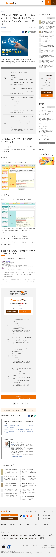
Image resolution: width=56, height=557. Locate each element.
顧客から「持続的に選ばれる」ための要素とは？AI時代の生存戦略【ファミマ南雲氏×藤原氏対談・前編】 (29, 472)
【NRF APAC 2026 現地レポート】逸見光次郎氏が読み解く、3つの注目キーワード (29, 485)
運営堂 (12, 444)
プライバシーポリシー (46, 547)
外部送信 (53, 547)
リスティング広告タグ (15, 120)
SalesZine (12, 524)
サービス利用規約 (51, 545)
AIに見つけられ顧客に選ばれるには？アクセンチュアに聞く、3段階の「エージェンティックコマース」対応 (29, 479)
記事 (43, 107)
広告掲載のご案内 (46, 515)
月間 (51, 18)
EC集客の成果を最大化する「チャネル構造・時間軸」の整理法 (10, 490)
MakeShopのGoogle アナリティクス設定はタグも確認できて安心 (18, 429)
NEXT (28, 403)
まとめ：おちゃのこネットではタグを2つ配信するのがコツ (21, 381)
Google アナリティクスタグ (17, 101)
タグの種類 (13, 107)
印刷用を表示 (6, 415)
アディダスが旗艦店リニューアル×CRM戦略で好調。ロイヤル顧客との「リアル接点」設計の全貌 (28, 491)
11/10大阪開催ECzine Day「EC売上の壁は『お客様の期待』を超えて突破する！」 (22, 83)
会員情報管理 (35, 545)
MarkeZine (3, 524)
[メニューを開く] (2, 2)
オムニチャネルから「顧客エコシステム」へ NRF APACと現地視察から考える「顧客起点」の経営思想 (46, 119)
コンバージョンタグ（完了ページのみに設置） (21, 122)
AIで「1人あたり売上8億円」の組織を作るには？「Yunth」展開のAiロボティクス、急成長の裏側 (10, 479)
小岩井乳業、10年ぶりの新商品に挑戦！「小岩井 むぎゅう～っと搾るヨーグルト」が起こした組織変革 (10, 472)
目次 (19, 68)
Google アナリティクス (6, 31)
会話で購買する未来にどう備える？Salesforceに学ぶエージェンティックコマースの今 (10, 495)
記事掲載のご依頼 (46, 518)
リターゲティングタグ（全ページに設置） (20, 124)
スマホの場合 (14, 77)
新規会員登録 (12, 311)
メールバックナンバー (19, 308)
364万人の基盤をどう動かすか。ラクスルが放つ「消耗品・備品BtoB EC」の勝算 (28, 498)
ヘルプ (23, 545)
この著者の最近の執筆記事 (17, 456)
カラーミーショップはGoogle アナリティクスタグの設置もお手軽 (18, 431)
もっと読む (5, 432)
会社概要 (45, 545)
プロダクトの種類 (14, 103)
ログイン (25, 311)
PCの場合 (13, 75)
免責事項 (40, 545)
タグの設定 (13, 105)
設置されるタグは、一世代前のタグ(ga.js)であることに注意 (21, 327)
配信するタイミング (15, 109)
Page (5, 91)
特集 (36, 524)
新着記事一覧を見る (47, 143)
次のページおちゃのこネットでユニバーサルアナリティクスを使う (19, 397)
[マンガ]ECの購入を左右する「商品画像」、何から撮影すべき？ (10, 485)
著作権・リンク (28, 545)
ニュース (50, 107)
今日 (43, 18)
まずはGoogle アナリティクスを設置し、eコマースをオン (21, 320)
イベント (46, 524)
